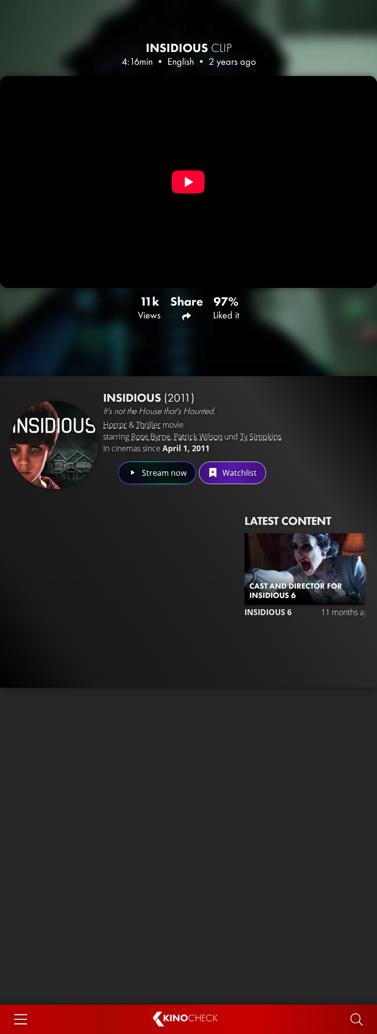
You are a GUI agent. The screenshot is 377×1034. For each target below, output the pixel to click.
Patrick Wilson (198, 436)
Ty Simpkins (260, 436)
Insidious (189, 48)
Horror (115, 424)
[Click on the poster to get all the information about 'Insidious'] (54, 445)
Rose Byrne (150, 436)
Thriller (148, 424)
